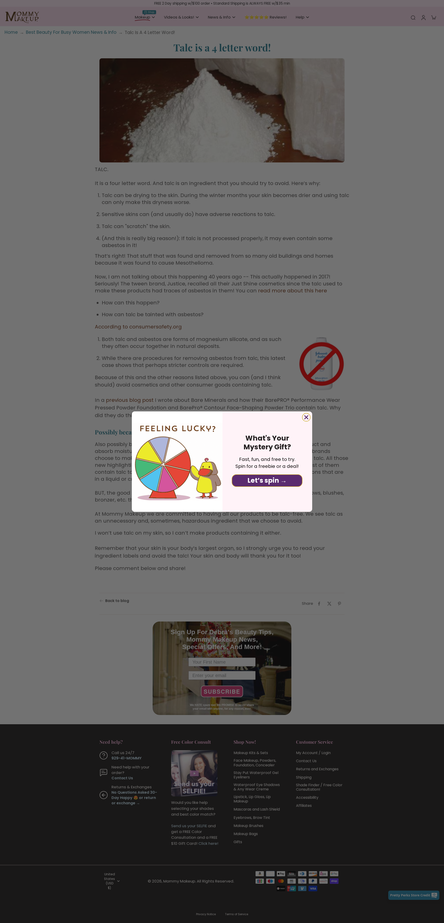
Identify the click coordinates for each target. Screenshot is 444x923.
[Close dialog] (306, 417)
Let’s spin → (267, 480)
